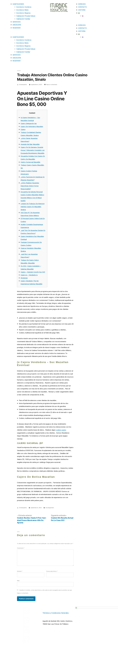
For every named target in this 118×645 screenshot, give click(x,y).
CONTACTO (82, 7)
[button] (26, 32)
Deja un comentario (51, 84)
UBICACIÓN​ (17, 25)
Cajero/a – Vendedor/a (29, 275)
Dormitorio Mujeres (23, 13)
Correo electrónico (52, 571)
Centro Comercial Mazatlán (30, 162)
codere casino (61, 430)
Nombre (19, 571)
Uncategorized (50, 507)
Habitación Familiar (23, 19)
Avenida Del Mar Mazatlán (30, 144)
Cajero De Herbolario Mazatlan (32, 126)
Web (18, 580)
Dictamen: (24, 278)
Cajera (23, 129)
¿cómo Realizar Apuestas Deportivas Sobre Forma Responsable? (30, 186)
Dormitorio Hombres (23, 7)
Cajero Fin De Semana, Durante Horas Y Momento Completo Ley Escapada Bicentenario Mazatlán (32, 150)
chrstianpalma (23, 84)
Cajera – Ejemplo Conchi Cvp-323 (33, 272)
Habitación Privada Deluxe (25, 16)
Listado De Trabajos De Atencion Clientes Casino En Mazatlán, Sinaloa (32, 206)
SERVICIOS (16, 22)
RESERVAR (16, 28)
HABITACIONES (18, 4)
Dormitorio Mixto (22, 10)
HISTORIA (81, 10)
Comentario (20, 548)
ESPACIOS (82, 4)
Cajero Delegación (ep (29, 123)
